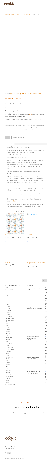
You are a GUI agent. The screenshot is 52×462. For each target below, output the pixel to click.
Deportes (9, 308)
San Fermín (8, 353)
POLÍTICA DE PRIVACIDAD (10, 446)
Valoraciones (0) (20, 143)
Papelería (8, 299)
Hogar (7, 295)
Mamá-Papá (8, 370)
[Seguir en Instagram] (6, 453)
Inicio (6, 14)
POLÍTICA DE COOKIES (9, 448)
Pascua (7, 345)
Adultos (11, 93)
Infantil (7, 366)
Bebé (7, 323)
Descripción (10, 143)
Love (7, 335)
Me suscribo (26, 417)
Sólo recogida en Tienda (10, 384)
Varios (7, 355)
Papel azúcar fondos (9, 318)
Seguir (9, 453)
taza (35, 119)
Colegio (8, 306)
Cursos (6, 287)
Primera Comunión (10, 349)
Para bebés (8, 301)
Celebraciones (12, 94)
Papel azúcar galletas (15, 14)
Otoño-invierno (9, 374)
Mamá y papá (21, 93)
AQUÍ (13, 201)
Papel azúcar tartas (9, 357)
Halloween (9, 310)
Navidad (8, 314)
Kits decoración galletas (11, 297)
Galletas (7, 293)
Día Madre (30, 94)
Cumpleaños (25, 94)
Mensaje (8, 339)
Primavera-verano (26, 14)
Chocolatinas (8, 291)
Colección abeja (19, 94)
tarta (30, 114)
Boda (7, 325)
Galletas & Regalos (9, 289)
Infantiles (15, 93)
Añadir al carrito (18, 137)
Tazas (7, 303)
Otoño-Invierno (9, 343)
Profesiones (9, 316)
